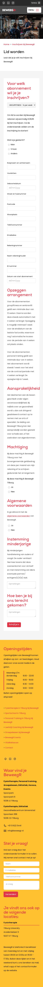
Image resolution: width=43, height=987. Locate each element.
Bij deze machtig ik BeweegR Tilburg (20, 480)
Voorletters (11, 173)
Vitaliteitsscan (11, 742)
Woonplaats (12, 214)
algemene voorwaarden (18, 516)
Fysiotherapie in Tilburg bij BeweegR (21, 708)
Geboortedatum (14, 183)
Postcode (11, 204)
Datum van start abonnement (20, 276)
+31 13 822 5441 (14, 825)
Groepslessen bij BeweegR (17, 732)
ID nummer (12, 266)
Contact (8, 747)
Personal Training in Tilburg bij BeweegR (18, 720)
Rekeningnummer (14, 245)
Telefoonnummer (14, 225)
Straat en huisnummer (16, 194)
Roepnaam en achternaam (18, 163)
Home (6, 44)
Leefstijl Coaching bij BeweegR (18, 727)
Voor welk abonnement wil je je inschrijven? (19, 91)
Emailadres (11, 235)
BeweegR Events (12, 737)
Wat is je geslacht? (16, 140)
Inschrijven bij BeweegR (23, 44)
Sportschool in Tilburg (15, 713)
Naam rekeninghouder (16, 256)
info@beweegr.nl (16, 830)
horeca (34, 3)
